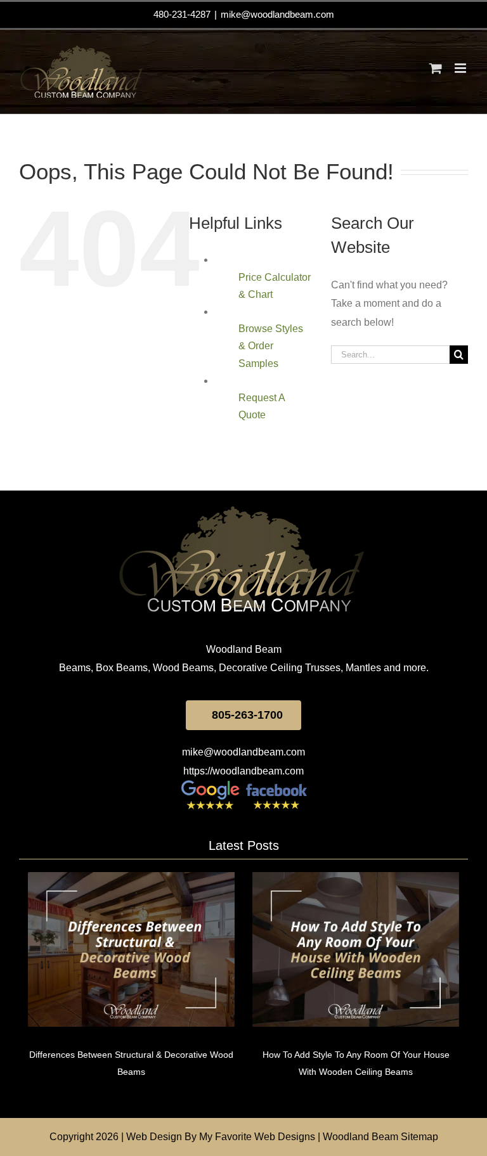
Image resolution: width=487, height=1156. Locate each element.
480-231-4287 (182, 14)
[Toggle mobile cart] (435, 68)
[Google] (210, 785)
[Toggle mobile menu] (461, 68)
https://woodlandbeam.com (243, 771)
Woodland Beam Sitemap (380, 1136)
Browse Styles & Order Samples (270, 345)
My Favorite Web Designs (257, 1136)
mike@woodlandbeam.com (277, 14)
